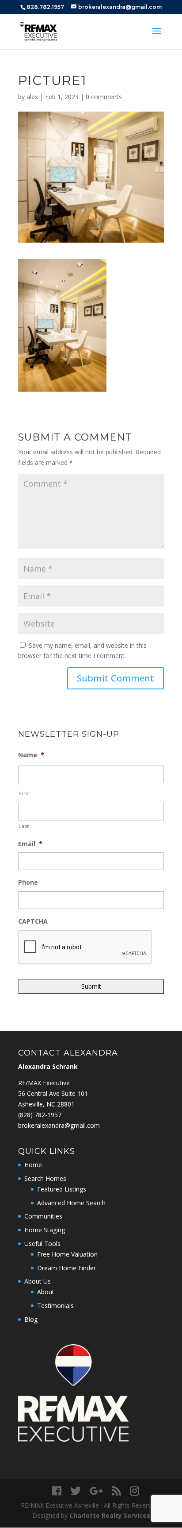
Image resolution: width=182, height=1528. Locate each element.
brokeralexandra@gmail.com (59, 1125)
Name (31, 755)
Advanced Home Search (71, 1203)
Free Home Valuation (67, 1254)
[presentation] (85, 947)
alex (32, 97)
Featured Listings (61, 1189)
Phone (28, 882)
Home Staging (44, 1230)
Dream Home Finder (66, 1268)
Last (24, 826)
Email (30, 844)
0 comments (104, 97)
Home (33, 1165)
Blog (31, 1319)
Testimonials (55, 1305)
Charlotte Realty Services (109, 1515)
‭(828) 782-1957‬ (39, 1114)
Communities (43, 1216)
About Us (37, 1281)
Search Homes (45, 1178)
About (45, 1292)
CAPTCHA (33, 921)
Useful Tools (42, 1243)
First (24, 793)
